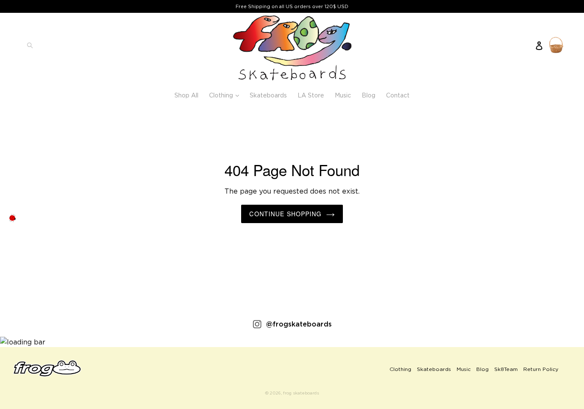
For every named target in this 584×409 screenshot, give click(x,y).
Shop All (186, 95)
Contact (398, 95)
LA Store (311, 95)
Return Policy (540, 369)
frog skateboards (301, 393)
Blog (368, 95)
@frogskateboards (299, 324)
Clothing (226, 94)
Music (343, 95)
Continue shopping (285, 213)
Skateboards (268, 95)
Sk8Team (506, 369)
